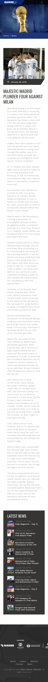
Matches (34, 661)
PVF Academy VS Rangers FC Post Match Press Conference (26, 600)
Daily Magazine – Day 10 (26, 524)
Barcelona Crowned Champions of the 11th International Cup (26, 545)
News (14, 36)
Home (6, 36)
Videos (23, 661)
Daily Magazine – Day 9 (26, 589)
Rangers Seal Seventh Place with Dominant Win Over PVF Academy (26, 610)
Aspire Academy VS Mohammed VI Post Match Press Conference (26, 554)
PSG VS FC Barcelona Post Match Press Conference (25, 535)
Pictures (19, 664)
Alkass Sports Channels (30, 669)
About (13, 661)
